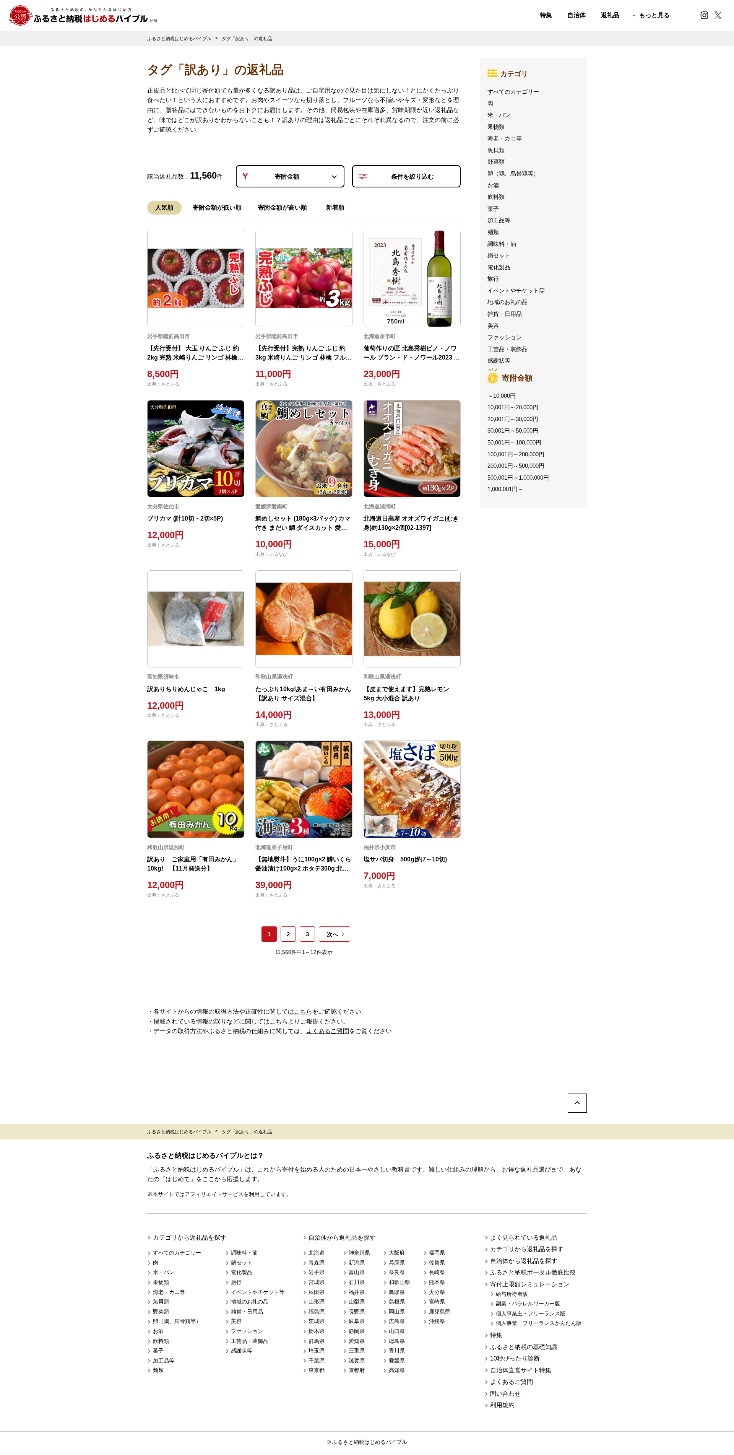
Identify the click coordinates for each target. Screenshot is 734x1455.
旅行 (493, 278)
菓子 (493, 208)
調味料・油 (501, 244)
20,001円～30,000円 (512, 419)
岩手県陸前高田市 (168, 336)
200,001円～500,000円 (515, 465)
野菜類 (496, 161)
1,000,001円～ (505, 489)
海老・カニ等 (504, 138)
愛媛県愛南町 (271, 506)
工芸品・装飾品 (507, 349)
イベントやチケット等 (516, 290)
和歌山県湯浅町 (274, 677)
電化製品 (498, 267)
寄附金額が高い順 (282, 207)
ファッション (504, 337)
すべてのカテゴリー (513, 91)
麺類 (493, 232)
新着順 (335, 207)
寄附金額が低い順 (217, 207)
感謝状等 (498, 360)
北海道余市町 (380, 336)
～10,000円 (501, 395)
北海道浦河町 (380, 506)
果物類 (496, 127)
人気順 (164, 207)
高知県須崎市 (163, 677)
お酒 (493, 185)
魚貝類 (496, 150)
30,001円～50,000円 (512, 430)
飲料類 (496, 197)
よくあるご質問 (327, 1031)
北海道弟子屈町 (274, 847)
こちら (303, 1011)
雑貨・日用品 (504, 314)
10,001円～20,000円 (512, 407)
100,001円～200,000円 (515, 454)
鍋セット (498, 255)
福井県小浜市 (380, 847)
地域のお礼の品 (507, 302)
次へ (332, 934)
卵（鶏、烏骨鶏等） (513, 173)
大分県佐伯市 (163, 506)
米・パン (498, 115)
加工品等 (498, 220)
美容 (493, 325)
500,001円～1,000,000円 (518, 477)
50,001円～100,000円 (514, 442)
